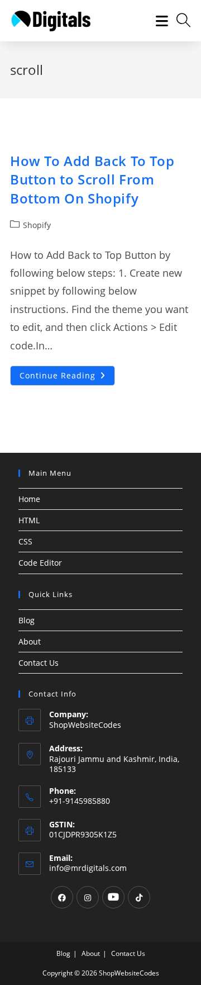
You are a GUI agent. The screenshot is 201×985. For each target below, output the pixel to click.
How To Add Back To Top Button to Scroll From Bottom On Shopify (92, 179)
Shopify (37, 225)
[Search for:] (179, 20)
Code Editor (40, 562)
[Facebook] (62, 897)
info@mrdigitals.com (88, 868)
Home (29, 499)
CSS (25, 541)
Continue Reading (67, 378)
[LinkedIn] (113, 897)
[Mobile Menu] (158, 20)
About (29, 641)
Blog (26, 620)
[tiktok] (139, 897)
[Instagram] (87, 897)
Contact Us (38, 662)
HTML (29, 520)
